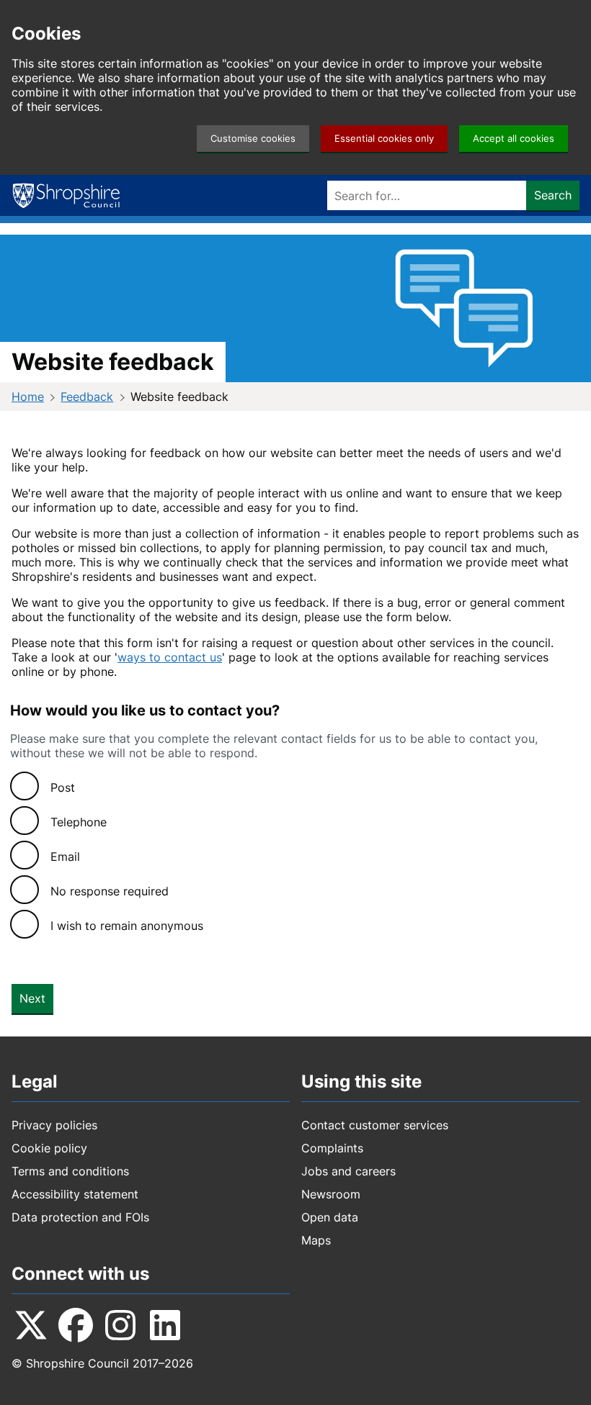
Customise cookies (253, 138)
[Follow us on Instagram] (120, 1325)
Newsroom (330, 1194)
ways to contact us (169, 657)
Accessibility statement (75, 1194)
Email (65, 856)
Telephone (78, 822)
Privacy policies (54, 1125)
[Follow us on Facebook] (75, 1325)
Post (62, 787)
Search (553, 195)
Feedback (87, 396)
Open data (329, 1217)
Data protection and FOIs (80, 1217)
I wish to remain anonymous (126, 925)
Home (28, 396)
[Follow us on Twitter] (31, 1325)
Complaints (332, 1148)
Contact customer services (374, 1125)
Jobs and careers (348, 1171)
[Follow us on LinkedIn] (165, 1325)
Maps (316, 1240)
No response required (109, 891)
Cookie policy (49, 1148)
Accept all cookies (513, 138)
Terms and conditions (70, 1171)
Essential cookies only (384, 138)
